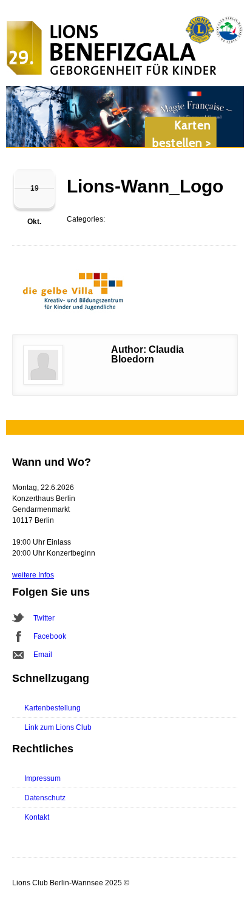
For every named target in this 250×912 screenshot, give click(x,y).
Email (42, 654)
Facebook (49, 636)
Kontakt (36, 817)
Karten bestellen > (181, 134)
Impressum (42, 778)
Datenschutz (45, 798)
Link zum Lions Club (58, 727)
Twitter (44, 618)
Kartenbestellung (52, 708)
